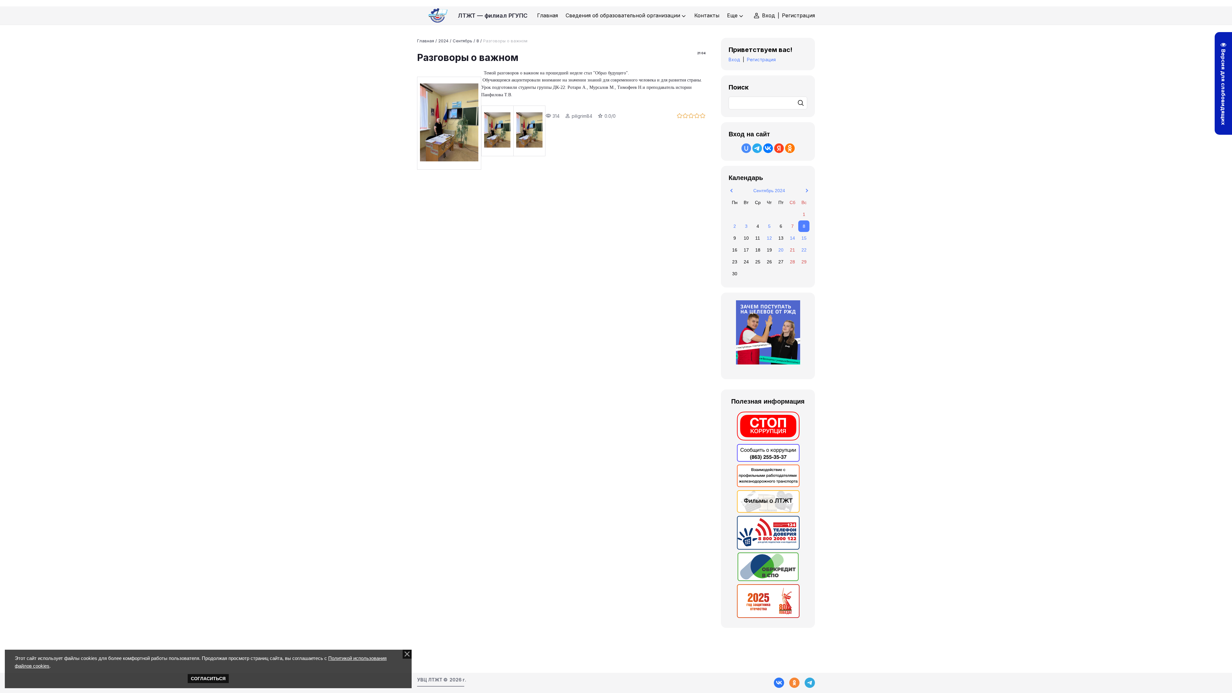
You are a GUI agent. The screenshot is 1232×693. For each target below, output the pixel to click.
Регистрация (798, 15)
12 (769, 238)
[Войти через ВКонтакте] (768, 148)
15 (804, 238)
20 (780, 249)
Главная (425, 40)
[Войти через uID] (746, 148)
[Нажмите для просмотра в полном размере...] (449, 123)
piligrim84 (582, 116)
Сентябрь (462, 40)
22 (804, 249)
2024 (443, 40)
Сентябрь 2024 (769, 190)
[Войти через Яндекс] (779, 148)
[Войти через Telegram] (757, 148)
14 (792, 238)
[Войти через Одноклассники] (790, 148)
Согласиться (208, 678)
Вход (768, 15)
